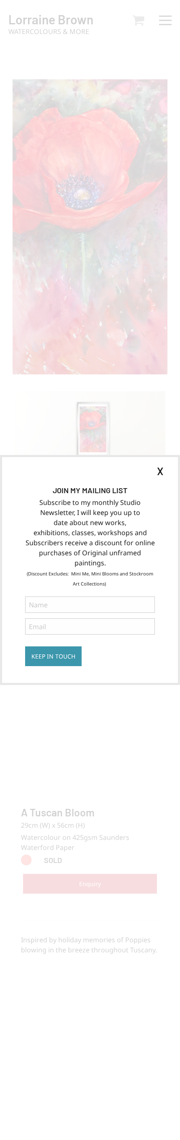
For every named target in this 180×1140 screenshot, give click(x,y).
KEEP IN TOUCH (53, 656)
